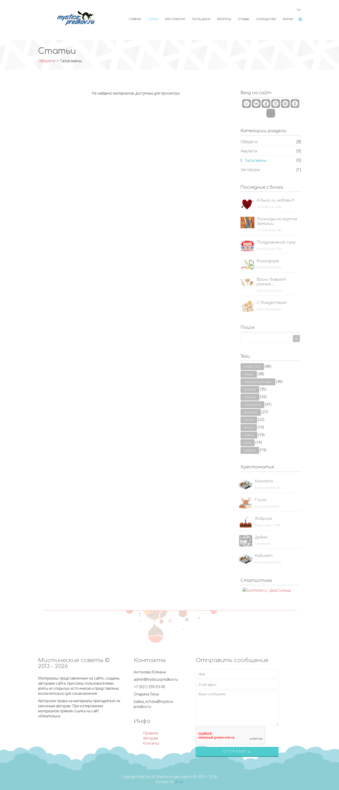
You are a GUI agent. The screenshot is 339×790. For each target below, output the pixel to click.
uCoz (179, 781)
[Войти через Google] (285, 103)
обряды (248, 374)
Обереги (46, 60)
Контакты (151, 743)
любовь (249, 435)
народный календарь (258, 382)
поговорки (250, 412)
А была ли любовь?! (275, 200)
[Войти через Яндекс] (275, 103)
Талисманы (256, 160)
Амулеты (249, 151)
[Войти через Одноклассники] (295, 103)
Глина (260, 500)
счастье (249, 420)
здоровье (250, 450)
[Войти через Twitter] (270, 113)
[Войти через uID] (246, 103)
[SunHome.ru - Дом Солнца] (267, 590)
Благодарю (268, 261)
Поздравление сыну (276, 242)
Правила (150, 733)
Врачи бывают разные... (271, 281)
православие (252, 405)
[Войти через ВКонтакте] (256, 103)
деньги (248, 427)
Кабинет (264, 556)
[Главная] (67, 18)
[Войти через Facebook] (266, 103)
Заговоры (250, 169)
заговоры (250, 389)
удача (247, 443)
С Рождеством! (272, 303)
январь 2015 (252, 366)
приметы (250, 397)
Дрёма (261, 537)
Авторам (150, 738)
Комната (264, 481)
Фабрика (263, 519)
